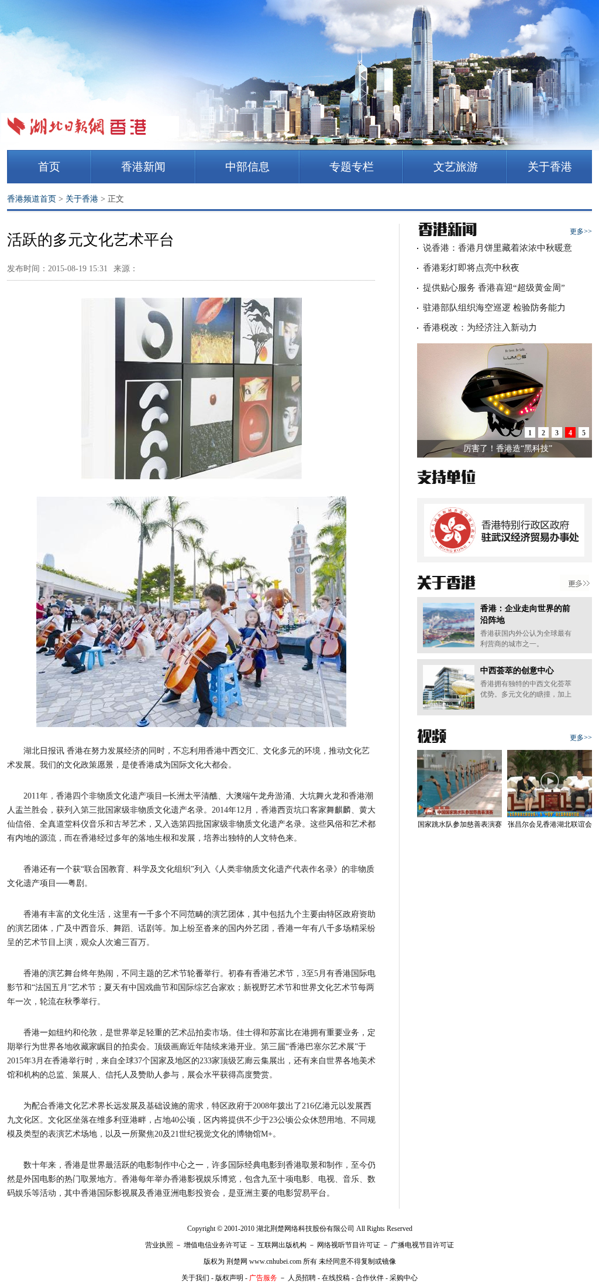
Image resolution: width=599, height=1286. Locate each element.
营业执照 (159, 1245)
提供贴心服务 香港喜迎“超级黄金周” (494, 287)
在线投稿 (336, 1278)
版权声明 (229, 1278)
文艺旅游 (455, 167)
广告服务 (263, 1278)
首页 (49, 167)
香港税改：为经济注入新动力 (480, 327)
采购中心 (404, 1278)
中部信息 (247, 167)
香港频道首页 (31, 199)
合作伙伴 (370, 1278)
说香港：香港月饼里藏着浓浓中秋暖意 (497, 248)
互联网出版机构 (282, 1245)
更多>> (581, 231)
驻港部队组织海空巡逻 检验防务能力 (494, 307)
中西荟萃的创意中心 (517, 670)
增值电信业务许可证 (215, 1245)
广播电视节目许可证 (422, 1245)
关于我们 (195, 1278)
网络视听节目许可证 (348, 1245)
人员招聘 (302, 1278)
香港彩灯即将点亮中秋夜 (471, 267)
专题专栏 (351, 167)
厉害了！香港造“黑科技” (507, 448)
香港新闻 (143, 167)
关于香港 (550, 167)
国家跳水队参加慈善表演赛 (460, 824)
